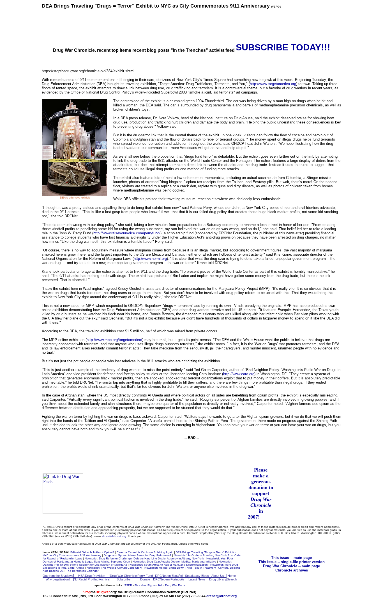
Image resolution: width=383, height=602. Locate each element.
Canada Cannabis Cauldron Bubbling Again (145, 552)
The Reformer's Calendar (82, 570)
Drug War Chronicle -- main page (291, 566)
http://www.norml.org (150, 258)
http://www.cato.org (238, 374)
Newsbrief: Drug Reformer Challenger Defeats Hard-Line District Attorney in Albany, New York (144, 558)
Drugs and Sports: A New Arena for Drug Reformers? (137, 555)
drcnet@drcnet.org (114, 536)
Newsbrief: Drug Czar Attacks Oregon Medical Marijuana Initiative (174, 561)
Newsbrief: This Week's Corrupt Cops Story (114, 567)
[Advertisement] (191, 25)
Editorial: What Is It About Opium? (92, 552)
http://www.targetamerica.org (273, 84)
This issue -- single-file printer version (292, 562)
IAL (160, 585)
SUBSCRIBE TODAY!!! (283, 47)
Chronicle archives (291, 570)
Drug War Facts (175, 585)
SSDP (128, 585)
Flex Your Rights (145, 585)
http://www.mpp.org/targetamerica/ (114, 340)
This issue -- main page (291, 558)
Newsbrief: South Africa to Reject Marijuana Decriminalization (169, 564)
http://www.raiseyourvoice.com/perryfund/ (126, 233)
